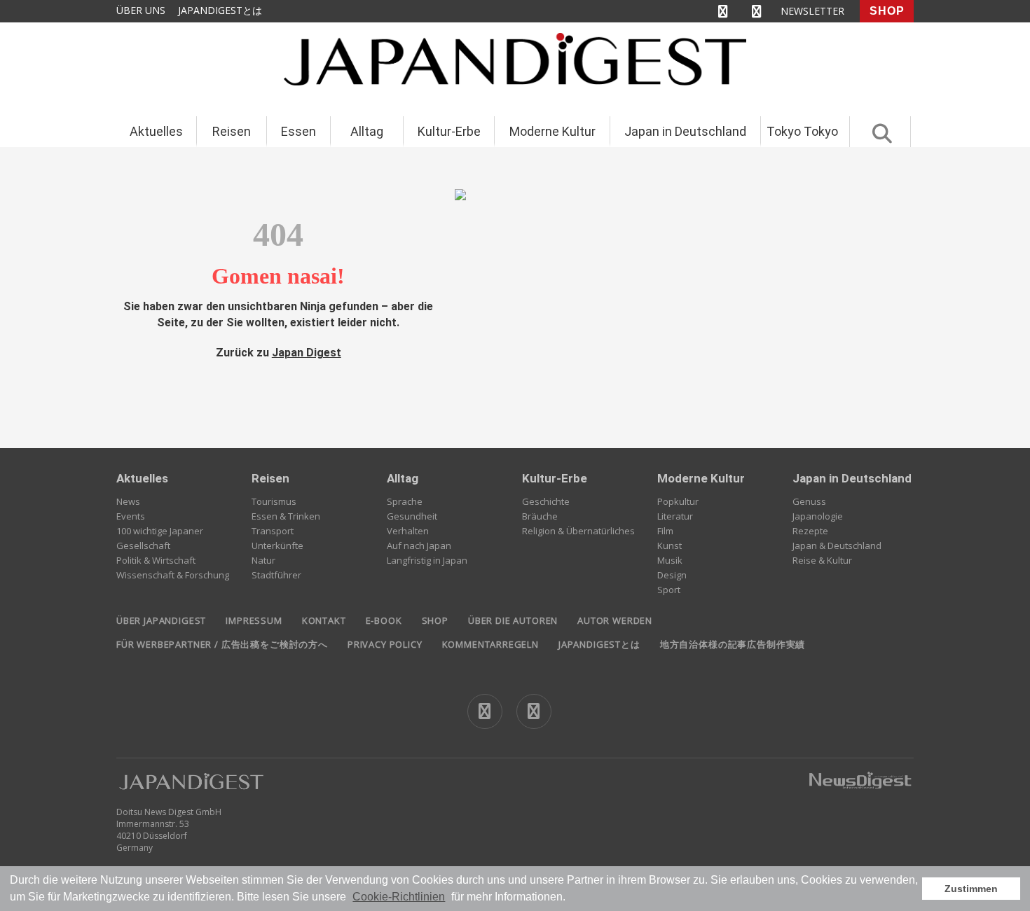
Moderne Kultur (552, 131)
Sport (668, 589)
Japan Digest (306, 352)
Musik (669, 560)
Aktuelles (156, 131)
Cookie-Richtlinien (398, 897)
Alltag (366, 131)
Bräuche (540, 516)
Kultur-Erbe (449, 131)
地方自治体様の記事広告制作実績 (732, 644)
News (128, 501)
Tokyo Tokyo (802, 131)
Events (130, 516)
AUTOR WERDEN (614, 620)
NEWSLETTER (812, 11)
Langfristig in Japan (427, 560)
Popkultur (678, 501)
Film (665, 530)
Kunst (669, 545)
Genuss (809, 501)
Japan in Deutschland (685, 131)
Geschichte (546, 501)
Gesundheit (412, 516)
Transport (273, 530)
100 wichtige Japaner (159, 530)
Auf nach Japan (419, 545)
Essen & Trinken (286, 516)
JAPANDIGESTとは (220, 10)
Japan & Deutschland (836, 545)
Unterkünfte (277, 545)
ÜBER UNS (140, 10)
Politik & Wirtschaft (155, 560)
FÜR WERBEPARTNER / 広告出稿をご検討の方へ (222, 644)
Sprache (405, 501)
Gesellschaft (143, 545)
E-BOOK (384, 620)
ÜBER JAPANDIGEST (161, 620)
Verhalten (408, 530)
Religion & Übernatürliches (578, 530)
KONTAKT (324, 620)
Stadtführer (276, 575)
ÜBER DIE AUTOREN (513, 620)
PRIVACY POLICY (385, 644)
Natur (263, 560)
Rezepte (810, 530)
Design (672, 575)
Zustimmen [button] (971, 888)
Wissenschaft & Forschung (172, 575)
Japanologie (817, 516)
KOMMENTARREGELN (490, 644)
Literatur (675, 516)
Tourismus (274, 501)
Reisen (231, 131)
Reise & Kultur (822, 560)
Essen (298, 131)
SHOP (887, 11)
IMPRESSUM (254, 620)
